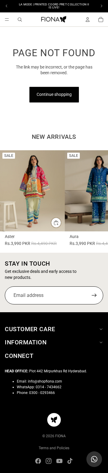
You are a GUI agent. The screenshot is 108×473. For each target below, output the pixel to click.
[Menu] (7, 19)
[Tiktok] (70, 461)
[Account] (87, 19)
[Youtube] (59, 461)
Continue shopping (54, 94)
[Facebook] (38, 461)
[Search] (19, 19)
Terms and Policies (54, 448)
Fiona (60, 436)
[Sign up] (94, 295)
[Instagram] (48, 461)
